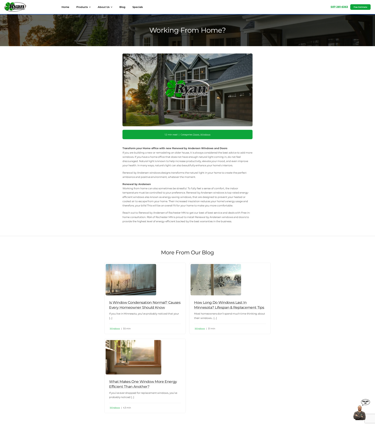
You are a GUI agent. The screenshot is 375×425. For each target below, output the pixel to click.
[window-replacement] (216, 265)
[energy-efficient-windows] (133, 341)
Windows (205, 134)
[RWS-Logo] (15, 3)
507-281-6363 (339, 6)
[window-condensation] (131, 265)
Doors (196, 134)
